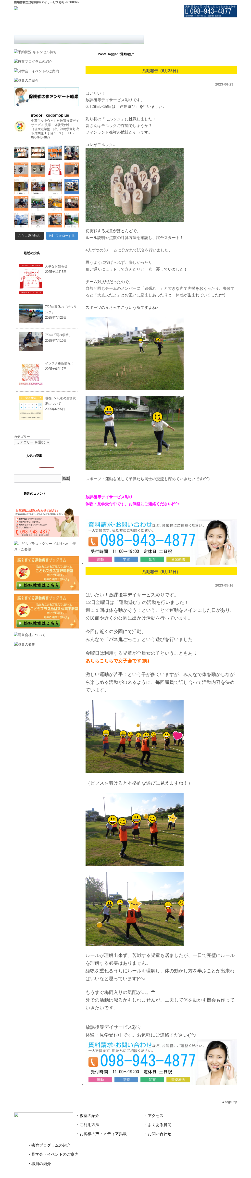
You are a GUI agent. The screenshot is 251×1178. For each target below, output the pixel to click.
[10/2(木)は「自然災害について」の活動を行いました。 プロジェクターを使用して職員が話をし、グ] (38, 186)
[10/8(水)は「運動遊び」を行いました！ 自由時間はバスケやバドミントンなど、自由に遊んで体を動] (21, 186)
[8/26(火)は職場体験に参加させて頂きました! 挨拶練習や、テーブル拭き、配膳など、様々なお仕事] (71, 186)
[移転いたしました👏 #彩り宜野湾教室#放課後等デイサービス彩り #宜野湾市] (55, 153)
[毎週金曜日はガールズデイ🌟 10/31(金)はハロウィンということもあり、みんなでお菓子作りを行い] (38, 170)
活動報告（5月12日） (161, 571)
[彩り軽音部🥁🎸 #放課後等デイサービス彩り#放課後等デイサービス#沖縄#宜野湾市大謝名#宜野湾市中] (71, 153)
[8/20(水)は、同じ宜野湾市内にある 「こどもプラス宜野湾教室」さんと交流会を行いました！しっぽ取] (38, 203)
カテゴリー (22, 437)
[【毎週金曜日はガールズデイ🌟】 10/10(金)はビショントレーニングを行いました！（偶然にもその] (71, 170)
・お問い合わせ (157, 1134)
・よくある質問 (157, 1125)
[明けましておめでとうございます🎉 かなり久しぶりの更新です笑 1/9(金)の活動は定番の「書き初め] (21, 170)
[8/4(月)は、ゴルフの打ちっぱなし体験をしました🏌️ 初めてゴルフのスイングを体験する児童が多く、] (71, 220)
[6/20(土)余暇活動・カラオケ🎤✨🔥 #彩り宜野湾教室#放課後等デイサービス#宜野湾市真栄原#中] (38, 153)
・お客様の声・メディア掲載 (101, 1134)
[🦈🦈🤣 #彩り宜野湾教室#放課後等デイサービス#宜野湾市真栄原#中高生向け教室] (21, 153)
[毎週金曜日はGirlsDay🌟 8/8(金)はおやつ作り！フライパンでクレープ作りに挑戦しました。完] (55, 220)
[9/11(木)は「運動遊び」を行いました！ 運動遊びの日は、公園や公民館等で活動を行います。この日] (55, 186)
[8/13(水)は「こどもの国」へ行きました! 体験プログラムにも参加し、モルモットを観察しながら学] (38, 220)
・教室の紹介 (87, 1116)
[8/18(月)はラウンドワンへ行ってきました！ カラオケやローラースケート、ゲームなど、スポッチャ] (55, 203)
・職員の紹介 (39, 1164)
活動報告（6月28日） (161, 70)
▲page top (229, 1102)
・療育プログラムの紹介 (49, 1145)
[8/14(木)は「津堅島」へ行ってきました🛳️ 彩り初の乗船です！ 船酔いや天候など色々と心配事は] (21, 220)
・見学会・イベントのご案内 (52, 1154)
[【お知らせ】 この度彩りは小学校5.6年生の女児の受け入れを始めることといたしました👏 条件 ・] (55, 170)
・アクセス (153, 1116)
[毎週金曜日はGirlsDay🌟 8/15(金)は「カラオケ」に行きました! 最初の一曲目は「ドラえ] (71, 203)
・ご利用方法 (87, 1125)
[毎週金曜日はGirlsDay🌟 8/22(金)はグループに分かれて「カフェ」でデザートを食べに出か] (21, 203)
